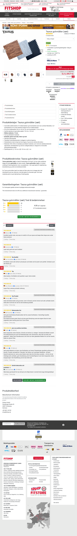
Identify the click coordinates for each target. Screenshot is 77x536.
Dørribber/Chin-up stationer (59, 496)
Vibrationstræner (57, 499)
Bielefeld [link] (18, 470)
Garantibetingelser (10, 111)
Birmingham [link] (14, 487)
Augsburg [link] (10, 470)
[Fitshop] (12, 9)
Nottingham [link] (6, 490)
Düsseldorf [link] (15, 473)
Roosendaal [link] (12, 501)
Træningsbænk (56, 473)
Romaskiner (56, 466)
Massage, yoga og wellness (51, 14)
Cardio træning (7, 14)
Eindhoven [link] (6, 501)
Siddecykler (56, 481)
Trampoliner (56, 470)
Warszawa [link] (6, 517)
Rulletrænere (56, 484)
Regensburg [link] (20, 480)
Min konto (69, 1)
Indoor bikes (56, 475)
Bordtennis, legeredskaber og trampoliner (33, 14)
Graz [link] (5, 494)
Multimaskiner (56, 468)
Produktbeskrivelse (10, 108)
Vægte (55, 477)
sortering (9, 225)
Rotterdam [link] (17, 501)
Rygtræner (55, 494)
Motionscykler (56, 462)
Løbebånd (55, 464)
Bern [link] (8, 505)
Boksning (55, 479)
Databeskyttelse (43, 465)
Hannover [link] (6, 477)
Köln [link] (9, 478)
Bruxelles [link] (11, 509)
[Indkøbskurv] (72, 9)
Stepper (55, 486)
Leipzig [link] (12, 478)
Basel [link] (5, 505)
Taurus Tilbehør (30, 22)
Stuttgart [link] (21, 482)
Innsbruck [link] (8, 494)
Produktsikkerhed (9, 117)
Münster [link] (10, 480)
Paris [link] (7, 513)
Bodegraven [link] (12, 500)
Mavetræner (56, 492)
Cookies (31, 467)
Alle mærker (56, 502)
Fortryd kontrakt (38, 458)
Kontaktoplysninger (43, 467)
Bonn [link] (5, 472)
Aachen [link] (5, 470)
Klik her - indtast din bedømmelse (29, 216)
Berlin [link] (14, 470)
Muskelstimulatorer (57, 497)
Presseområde (42, 480)
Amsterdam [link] (6, 500)
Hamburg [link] (18, 475)
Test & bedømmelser (10, 114)
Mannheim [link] (20, 478)
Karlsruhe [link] (16, 477)
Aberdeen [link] (6, 487)
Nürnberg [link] (15, 480)
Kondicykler (56, 483)
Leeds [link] (9, 487)
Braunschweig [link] (14, 472)
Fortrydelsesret (42, 469)
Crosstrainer (56, 461)
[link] (61, 135)
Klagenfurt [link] (13, 494)
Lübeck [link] (16, 478)
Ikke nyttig (12, 239)
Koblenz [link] (5, 478)
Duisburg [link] (21, 473)
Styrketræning (17, 14)
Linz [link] (18, 494)
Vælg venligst (50, 39)
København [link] (6, 466)
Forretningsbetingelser (33, 465)
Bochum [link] (22, 470)
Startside (4, 22)
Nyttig (6, 239)
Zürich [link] (15, 505)
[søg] (44, 9)
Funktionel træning (57, 490)
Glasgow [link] (11, 489)
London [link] (15, 489)
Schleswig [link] (16, 482)
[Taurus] (8, 32)
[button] (5, 75)
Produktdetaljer (9, 105)
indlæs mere (17, 380)
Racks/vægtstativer (58, 488)
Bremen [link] (19, 472)
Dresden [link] (11, 473)
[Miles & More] (67, 445)
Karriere (17, 1)
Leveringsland (57, 1)
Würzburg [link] (11, 483)
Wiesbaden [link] (6, 483)
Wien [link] (5, 496)
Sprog (63, 1)
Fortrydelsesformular (33, 472)
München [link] (6, 480)
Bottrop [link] (8, 472)
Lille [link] (4, 513)
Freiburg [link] (14, 475)
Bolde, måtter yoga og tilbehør (66, 14)
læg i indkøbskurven (64, 84)
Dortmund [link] (6, 473)
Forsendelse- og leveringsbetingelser (33, 470)
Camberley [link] (20, 487)
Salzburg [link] (21, 494)
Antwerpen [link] (6, 509)
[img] (58, 59)
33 (21, 203)
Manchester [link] (20, 489)
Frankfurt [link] (9, 475)
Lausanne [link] (11, 505)
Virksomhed (6, 1)
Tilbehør (23, 22)
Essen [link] (5, 475)
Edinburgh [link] (6, 489)
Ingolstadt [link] (11, 477)
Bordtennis (56, 472)
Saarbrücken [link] (11, 482)
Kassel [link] (20, 477)
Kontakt (21, 1)
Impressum (12, 1)
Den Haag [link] (18, 500)
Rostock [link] (5, 482)
